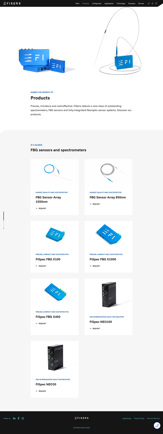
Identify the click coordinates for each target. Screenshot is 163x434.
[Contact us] (148, 3)
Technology (121, 3)
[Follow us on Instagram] (23, 418)
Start (77, 3)
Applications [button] (109, 3)
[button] (3, 216)
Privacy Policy (139, 418)
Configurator (97, 3)
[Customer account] (152, 3)
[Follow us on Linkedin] (14, 418)
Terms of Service (153, 418)
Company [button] (131, 3)
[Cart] (156, 3)
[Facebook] (18, 418)
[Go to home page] (11, 3)
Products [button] (85, 3)
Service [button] (141, 3)
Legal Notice (126, 418)
